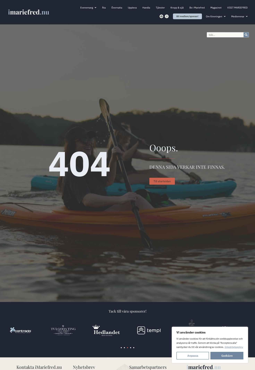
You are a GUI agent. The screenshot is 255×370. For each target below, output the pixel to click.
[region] (210, 345)
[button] (11, 331)
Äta (104, 7)
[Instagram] (167, 16)
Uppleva (132, 7)
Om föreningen (214, 16)
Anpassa (192, 355)
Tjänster (160, 7)
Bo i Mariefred (197, 7)
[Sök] (246, 34)
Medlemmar (237, 16)
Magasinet (216, 7)
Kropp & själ (177, 7)
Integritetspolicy (234, 347)
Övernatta (116, 7)
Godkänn (227, 355)
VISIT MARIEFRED (237, 7)
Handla (146, 7)
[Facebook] (161, 16)
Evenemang (86, 7)
